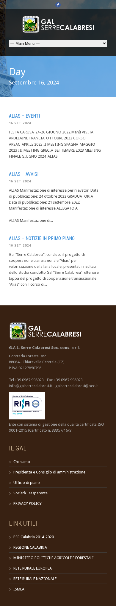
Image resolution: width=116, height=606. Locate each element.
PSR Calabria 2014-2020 (33, 537)
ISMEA (18, 589)
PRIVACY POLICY (27, 503)
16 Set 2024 (20, 123)
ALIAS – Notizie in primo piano (42, 238)
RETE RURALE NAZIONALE (35, 578)
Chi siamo (21, 461)
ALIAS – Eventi (24, 116)
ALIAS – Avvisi (23, 174)
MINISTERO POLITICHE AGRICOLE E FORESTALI (53, 558)
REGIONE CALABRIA (30, 547)
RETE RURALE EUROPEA (32, 568)
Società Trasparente (30, 493)
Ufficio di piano (26, 482)
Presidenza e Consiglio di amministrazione (49, 472)
